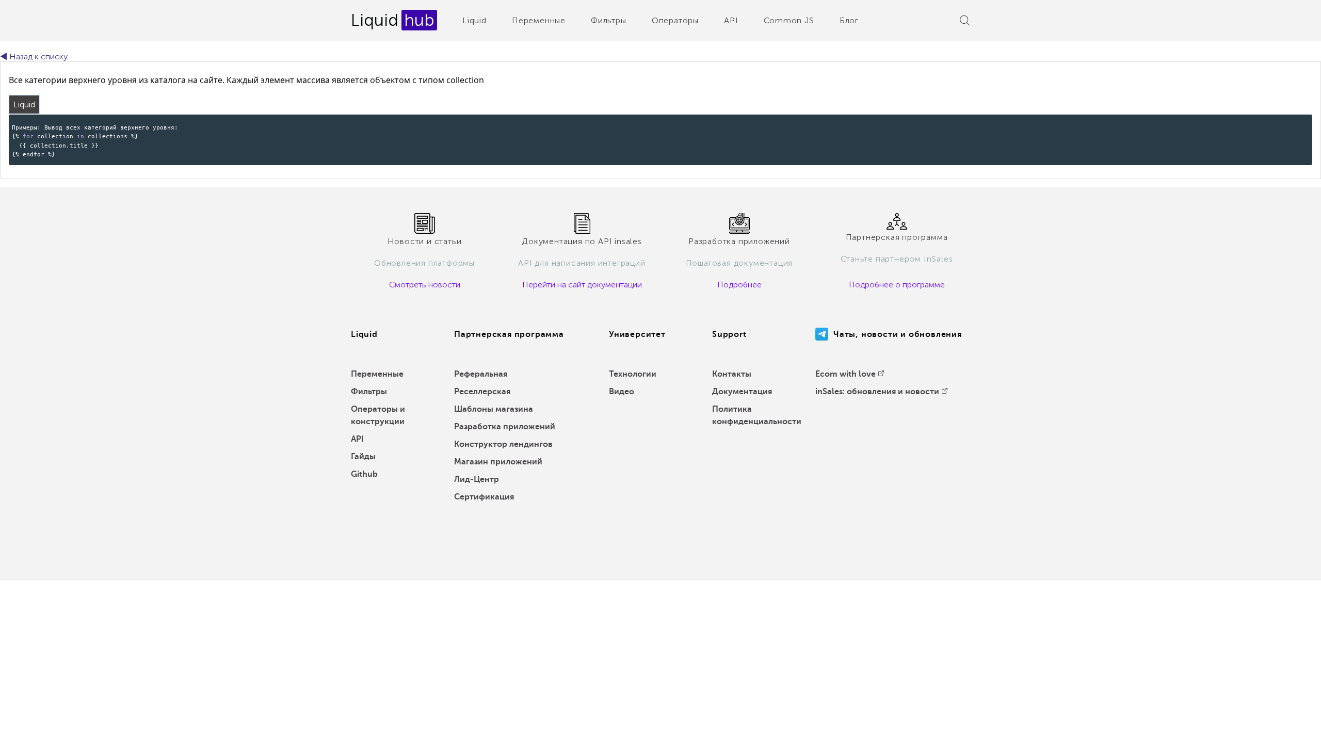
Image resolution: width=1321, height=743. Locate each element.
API (731, 20)
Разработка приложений (504, 426)
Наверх (1289, 727)
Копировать (1287, 121)
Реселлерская (482, 391)
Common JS (789, 20)
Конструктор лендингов (503, 444)
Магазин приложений (498, 461)
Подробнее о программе (897, 284)
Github (364, 474)
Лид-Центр (476, 479)
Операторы (675, 20)
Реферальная (480, 374)
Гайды (363, 456)
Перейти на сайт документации (582, 284)
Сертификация (484, 497)
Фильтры (608, 20)
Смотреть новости (424, 284)
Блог (849, 20)
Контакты (731, 374)
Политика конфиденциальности (756, 415)
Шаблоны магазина (493, 409)
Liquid (474, 20)
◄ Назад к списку (34, 56)
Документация (742, 391)
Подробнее (739, 284)
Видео (621, 391)
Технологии (632, 374)
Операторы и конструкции (378, 415)
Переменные (539, 20)
